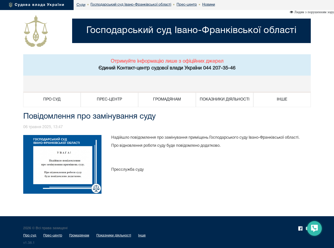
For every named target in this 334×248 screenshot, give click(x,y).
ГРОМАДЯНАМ (167, 99)
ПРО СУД (52, 99)
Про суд (29, 235)
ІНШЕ (282, 99)
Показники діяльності (113, 235)
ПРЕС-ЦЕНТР (109, 99)
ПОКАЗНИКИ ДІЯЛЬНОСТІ (224, 99)
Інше (142, 235)
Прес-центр (52, 235)
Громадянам (79, 235)
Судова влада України (40, 5)
